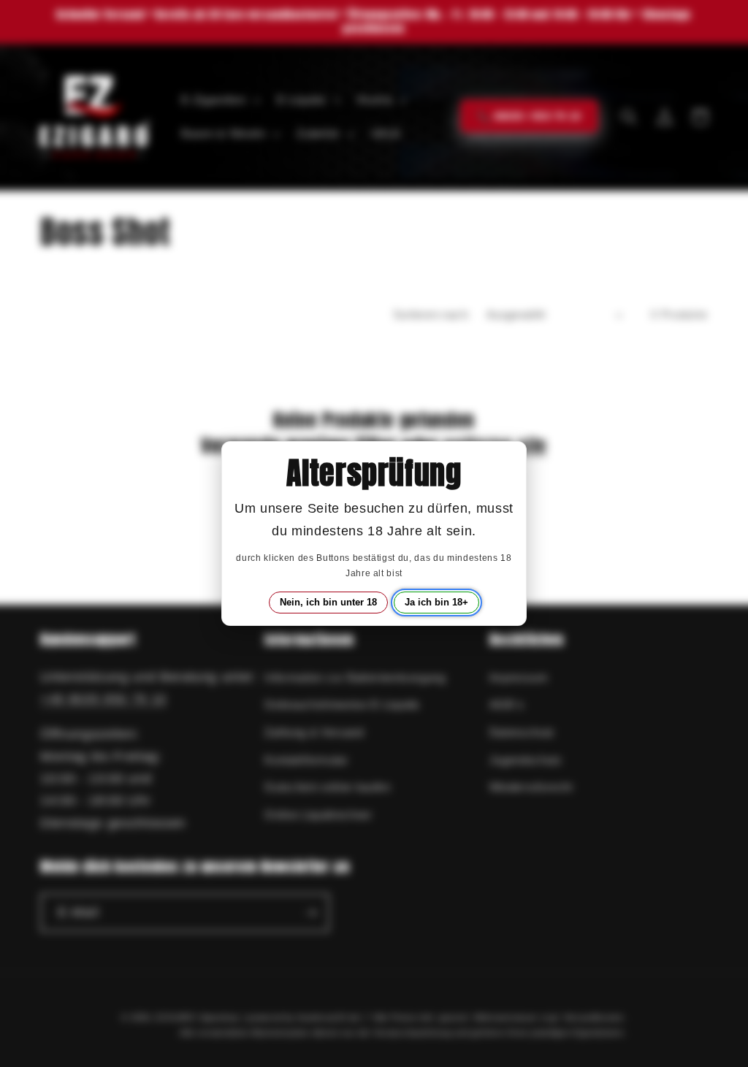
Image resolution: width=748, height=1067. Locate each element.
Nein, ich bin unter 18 (328, 602)
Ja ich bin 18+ (436, 602)
